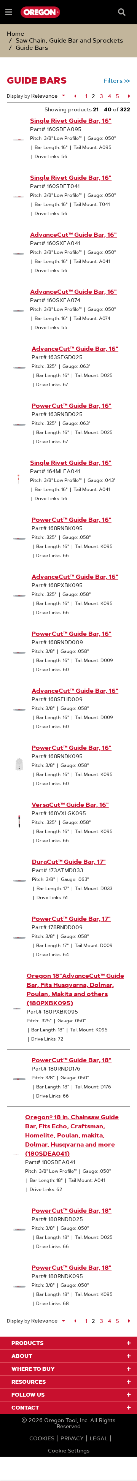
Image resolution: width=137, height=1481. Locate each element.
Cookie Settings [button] (68, 1450)
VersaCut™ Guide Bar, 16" (70, 804)
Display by (18, 96)
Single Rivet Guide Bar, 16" (71, 120)
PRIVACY (72, 1438)
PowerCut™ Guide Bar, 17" (71, 918)
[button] (75, 96)
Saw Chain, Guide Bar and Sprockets (69, 40)
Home (15, 33)
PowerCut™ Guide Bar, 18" (72, 1060)
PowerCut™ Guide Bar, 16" (72, 405)
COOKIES (41, 1438)
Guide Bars (32, 47)
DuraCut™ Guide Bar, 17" (69, 861)
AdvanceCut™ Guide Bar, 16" (73, 234)
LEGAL (99, 1438)
